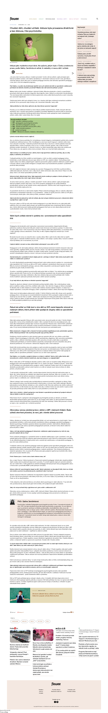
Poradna (80, 51)
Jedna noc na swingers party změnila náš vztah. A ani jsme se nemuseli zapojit (87, 46)
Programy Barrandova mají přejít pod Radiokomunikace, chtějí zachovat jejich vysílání (89, 654)
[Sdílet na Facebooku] (71, 612)
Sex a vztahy (81, 41)
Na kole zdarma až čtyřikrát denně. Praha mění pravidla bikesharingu (19, 647)
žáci (47, 621)
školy (32, 621)
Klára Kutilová (89, 41)
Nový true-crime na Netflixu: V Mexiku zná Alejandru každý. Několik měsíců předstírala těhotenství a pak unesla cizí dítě (43, 647)
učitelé (40, 621)
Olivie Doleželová (87, 51)
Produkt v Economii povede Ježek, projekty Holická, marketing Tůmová (65, 638)
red (83, 73)
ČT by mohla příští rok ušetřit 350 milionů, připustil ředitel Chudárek (65, 653)
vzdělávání (15, 621)
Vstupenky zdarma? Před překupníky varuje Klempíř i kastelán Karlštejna (19, 654)
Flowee (15, 19)
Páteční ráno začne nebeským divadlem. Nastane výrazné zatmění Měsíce (20, 662)
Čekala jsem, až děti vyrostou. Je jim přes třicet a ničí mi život (87, 56)
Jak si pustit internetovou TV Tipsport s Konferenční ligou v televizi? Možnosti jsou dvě (89, 639)
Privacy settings (4, 712)
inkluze (24, 621)
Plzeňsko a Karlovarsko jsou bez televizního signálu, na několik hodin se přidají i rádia (89, 646)
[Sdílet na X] (73, 612)
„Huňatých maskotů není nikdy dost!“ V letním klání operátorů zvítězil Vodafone (66, 645)
